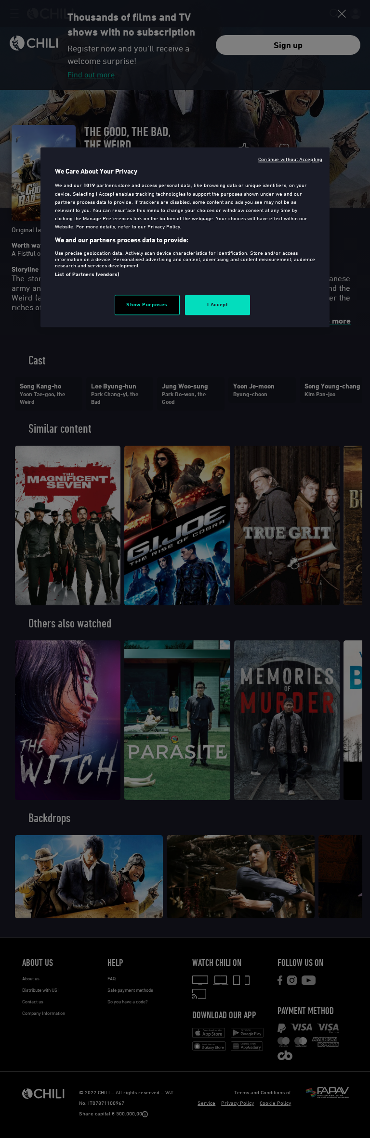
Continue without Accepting (290, 159)
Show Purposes (146, 304)
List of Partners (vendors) (87, 274)
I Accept (217, 304)
